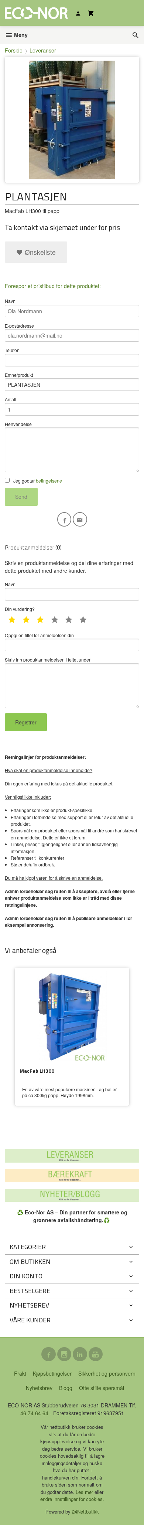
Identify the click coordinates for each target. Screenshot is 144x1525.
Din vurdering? (20, 609)
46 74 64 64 (34, 1413)
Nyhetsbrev (39, 1388)
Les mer (85, 1491)
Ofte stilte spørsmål (101, 1388)
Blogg (65, 1388)
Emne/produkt (19, 375)
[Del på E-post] (80, 519)
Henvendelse (18, 424)
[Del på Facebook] (64, 519)
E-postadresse (19, 325)
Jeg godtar (37, 480)
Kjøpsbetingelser (52, 1373)
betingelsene (49, 480)
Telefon (12, 350)
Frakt (20, 1373)
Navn (10, 301)
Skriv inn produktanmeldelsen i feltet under (47, 659)
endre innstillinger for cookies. (72, 1498)
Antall (10, 399)
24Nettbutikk (85, 1511)
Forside (14, 50)
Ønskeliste (39, 252)
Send (21, 496)
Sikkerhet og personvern (107, 1373)
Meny (20, 34)
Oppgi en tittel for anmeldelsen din (39, 635)
